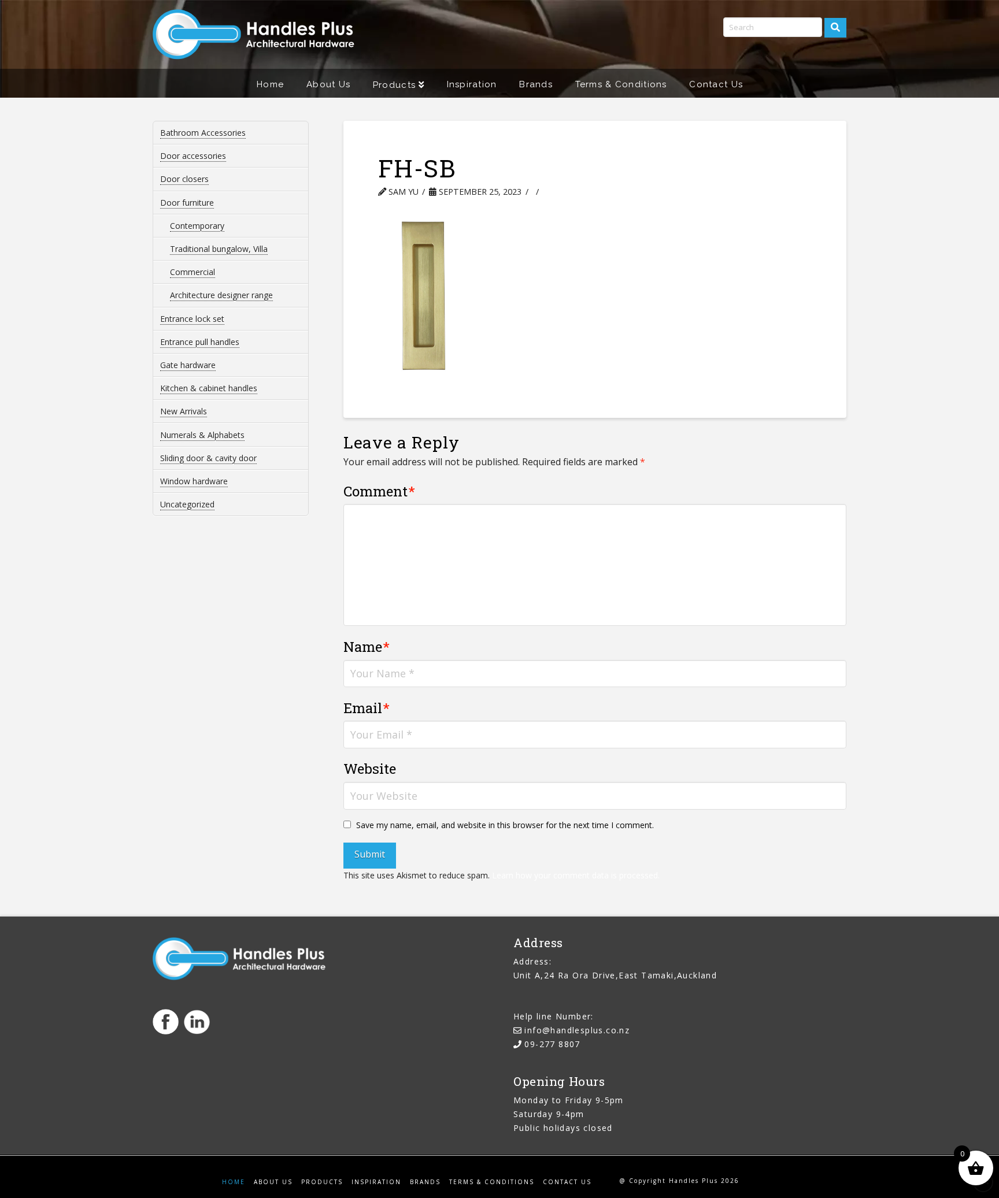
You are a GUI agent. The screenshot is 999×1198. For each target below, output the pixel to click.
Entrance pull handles (199, 341)
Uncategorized (187, 504)
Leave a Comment (594, 191)
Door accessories (193, 155)
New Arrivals (183, 411)
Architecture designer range (221, 295)
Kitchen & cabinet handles (208, 388)
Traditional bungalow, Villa (219, 248)
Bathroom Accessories (203, 132)
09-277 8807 (552, 1043)
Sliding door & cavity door (208, 458)
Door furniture (187, 202)
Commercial (192, 271)
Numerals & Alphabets (202, 434)
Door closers (184, 178)
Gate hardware (188, 364)
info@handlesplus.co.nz (577, 1030)
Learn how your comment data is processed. (576, 875)
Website (369, 768)
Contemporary (197, 225)
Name (366, 646)
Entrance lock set (192, 318)
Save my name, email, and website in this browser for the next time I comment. (505, 824)
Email (366, 708)
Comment (379, 491)
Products (322, 1182)
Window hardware (194, 481)
